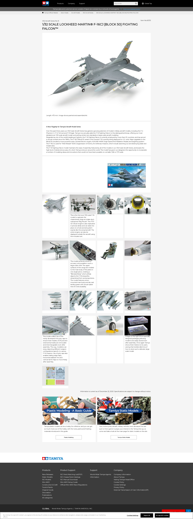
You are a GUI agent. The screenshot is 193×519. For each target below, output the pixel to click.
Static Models (64, 13)
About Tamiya (119, 477)
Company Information (122, 474)
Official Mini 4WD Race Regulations (73, 485)
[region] (96, 515)
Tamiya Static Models (124, 437)
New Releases (47, 474)
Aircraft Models (75, 13)
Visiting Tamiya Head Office (124, 480)
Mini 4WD (46, 482)
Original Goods (47, 490)
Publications (47, 495)
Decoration (46, 493)
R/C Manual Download (69, 480)
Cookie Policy (119, 482)
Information (94, 477)
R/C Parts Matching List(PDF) (71, 474)
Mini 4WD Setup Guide (69, 482)
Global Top (148, 3)
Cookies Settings (132, 515)
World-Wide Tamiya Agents (100, 474)
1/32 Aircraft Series (88, 13)
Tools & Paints (47, 487)
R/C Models (46, 480)
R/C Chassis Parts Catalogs (70, 477)
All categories (47, 498)
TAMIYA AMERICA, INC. (83, 509)
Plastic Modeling (68, 437)
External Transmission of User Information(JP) (131, 490)
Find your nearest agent (131, 9)
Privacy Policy (119, 487)
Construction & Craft (49, 485)
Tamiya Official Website (51, 13)
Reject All (147, 515)
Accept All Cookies (162, 515)
